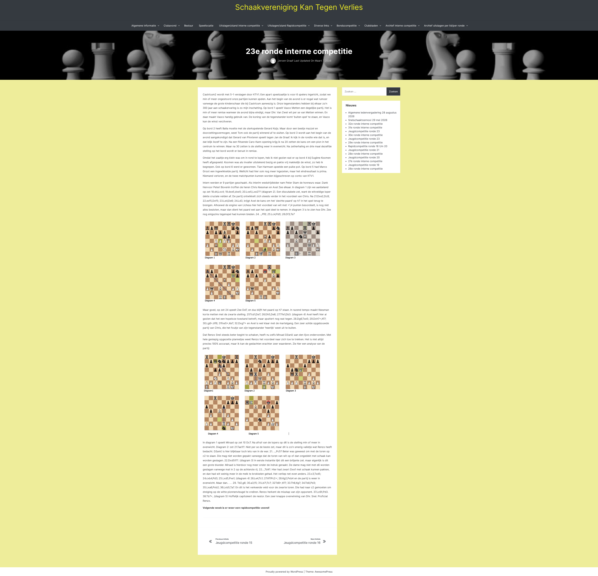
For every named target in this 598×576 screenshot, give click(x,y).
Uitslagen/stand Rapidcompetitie (287, 25)
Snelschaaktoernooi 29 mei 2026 (367, 120)
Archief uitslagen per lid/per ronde (444, 25)
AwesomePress (323, 571)
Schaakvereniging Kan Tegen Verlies (299, 7)
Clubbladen (371, 25)
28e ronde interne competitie (365, 153)
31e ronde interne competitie (365, 127)
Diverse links (321, 25)
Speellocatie (206, 25)
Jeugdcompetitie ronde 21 (363, 149)
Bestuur (188, 25)
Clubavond (170, 25)
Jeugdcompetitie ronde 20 (364, 157)
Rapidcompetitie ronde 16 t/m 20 (367, 146)
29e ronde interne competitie (365, 142)
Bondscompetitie (347, 25)
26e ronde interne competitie (365, 168)
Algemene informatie (143, 25)
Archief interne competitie (401, 25)
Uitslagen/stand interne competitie (239, 25)
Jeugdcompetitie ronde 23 (364, 131)
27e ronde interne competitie (365, 161)
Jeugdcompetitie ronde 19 (363, 164)
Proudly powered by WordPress (285, 571)
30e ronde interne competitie (365, 135)
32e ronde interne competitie (365, 123)
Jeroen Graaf (285, 60)
